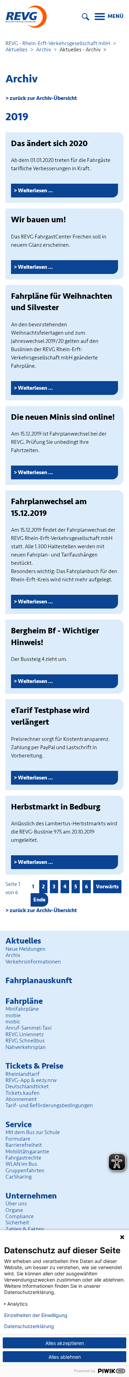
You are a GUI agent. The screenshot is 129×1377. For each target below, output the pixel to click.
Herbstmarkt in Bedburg (55, 807)
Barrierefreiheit (24, 1145)
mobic (13, 1021)
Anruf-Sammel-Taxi (29, 1027)
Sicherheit (17, 1222)
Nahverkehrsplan (26, 1047)
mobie (13, 1015)
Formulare (18, 1138)
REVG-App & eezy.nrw (31, 1080)
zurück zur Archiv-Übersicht (43, 98)
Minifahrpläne (22, 1009)
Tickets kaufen (23, 1093)
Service (19, 1125)
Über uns (16, 1203)
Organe (14, 1210)
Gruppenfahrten (25, 1170)
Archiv (43, 49)
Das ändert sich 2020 (49, 144)
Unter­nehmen (31, 1196)
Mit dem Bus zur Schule (33, 1132)
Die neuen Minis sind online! (63, 417)
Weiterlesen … (43, 192)
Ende (39, 899)
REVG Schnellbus (25, 1040)
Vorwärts (107, 886)
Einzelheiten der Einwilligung (35, 1315)
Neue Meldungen (25, 949)
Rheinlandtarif (23, 1074)
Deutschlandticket (27, 1086)
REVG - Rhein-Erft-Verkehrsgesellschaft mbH (58, 43)
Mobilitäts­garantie (27, 1151)
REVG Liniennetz (25, 1034)
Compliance (20, 1216)
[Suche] (85, 16)
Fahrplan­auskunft (39, 981)
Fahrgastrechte (23, 1157)
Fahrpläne (24, 1001)
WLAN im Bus (21, 1164)
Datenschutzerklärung (29, 1326)
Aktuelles (17, 49)
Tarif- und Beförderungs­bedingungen (49, 1105)
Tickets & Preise (34, 1066)
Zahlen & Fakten (25, 1229)
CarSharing (19, 1176)
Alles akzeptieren (64, 1343)
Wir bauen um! (38, 220)
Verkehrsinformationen (33, 961)
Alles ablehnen (65, 1357)
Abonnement (21, 1099)
